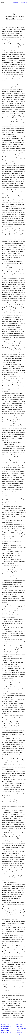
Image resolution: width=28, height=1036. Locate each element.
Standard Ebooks (2, 2)
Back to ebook (15, 2)
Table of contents (23, 2)
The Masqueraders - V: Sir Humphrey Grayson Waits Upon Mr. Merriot (6, 1028)
